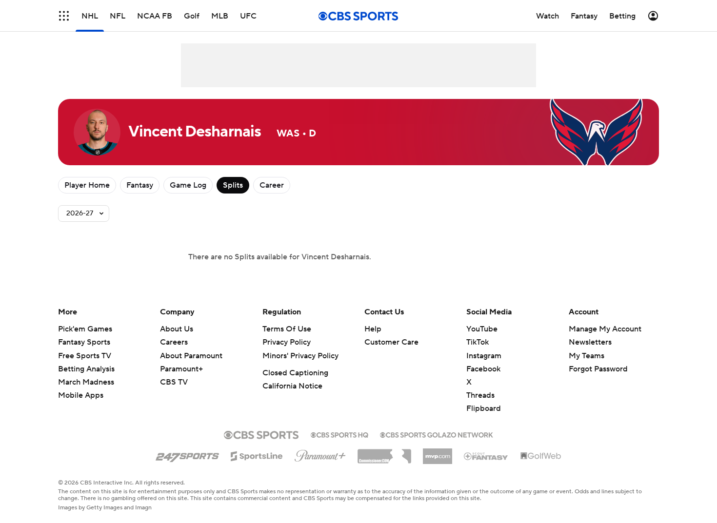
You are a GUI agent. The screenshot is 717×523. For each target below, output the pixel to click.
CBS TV (174, 382)
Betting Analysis (86, 369)
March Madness (86, 382)
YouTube (482, 329)
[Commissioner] (384, 453)
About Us (176, 329)
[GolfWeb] (540, 456)
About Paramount (191, 356)
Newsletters (590, 342)
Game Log (188, 185)
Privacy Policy (286, 342)
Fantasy (139, 185)
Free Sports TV (84, 356)
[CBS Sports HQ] (339, 434)
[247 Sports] (187, 454)
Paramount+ (181, 369)
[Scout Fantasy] (486, 456)
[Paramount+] (320, 454)
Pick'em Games (85, 329)
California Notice (292, 386)
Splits (233, 185)
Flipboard (483, 408)
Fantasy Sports (84, 342)
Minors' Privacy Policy (300, 356)
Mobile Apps (80, 395)
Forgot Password (598, 369)
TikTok (477, 342)
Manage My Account (605, 329)
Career (271, 185)
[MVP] (437, 452)
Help (372, 329)
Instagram (483, 356)
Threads (480, 395)
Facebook (483, 369)
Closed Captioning (295, 373)
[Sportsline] (257, 455)
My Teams (586, 356)
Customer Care (391, 342)
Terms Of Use (286, 329)
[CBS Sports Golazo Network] (436, 434)
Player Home (87, 185)
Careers (174, 342)
